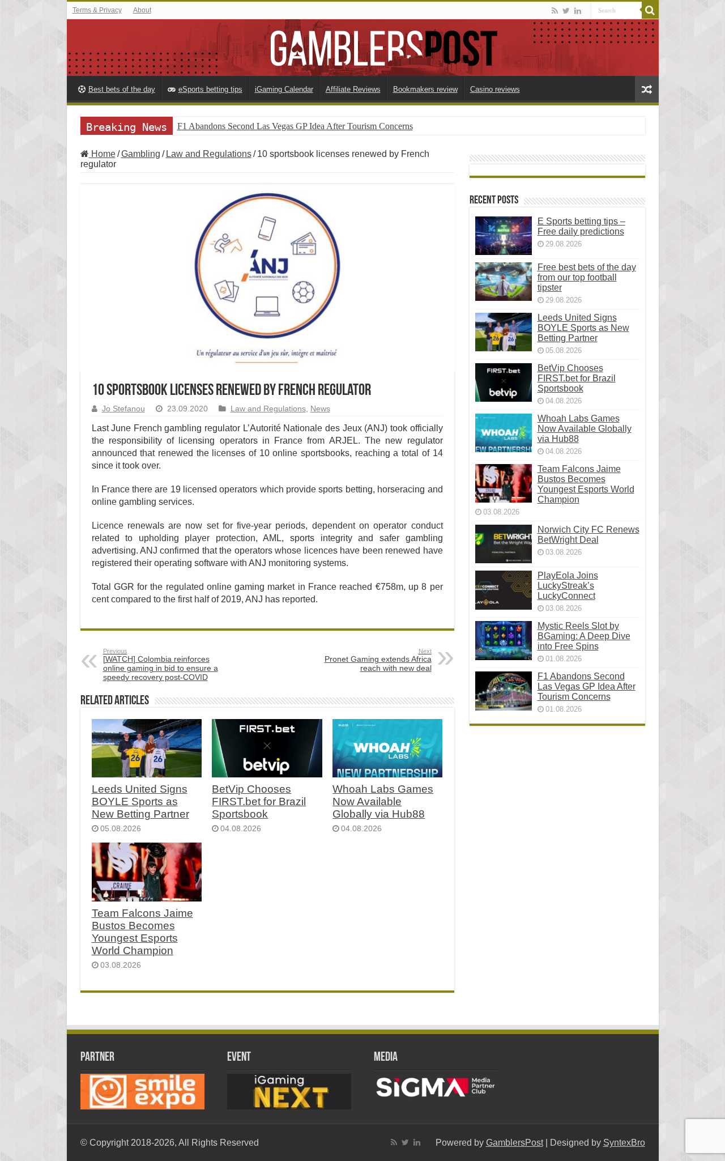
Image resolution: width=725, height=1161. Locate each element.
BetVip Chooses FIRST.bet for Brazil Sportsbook (259, 801)
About (142, 10)
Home (102, 154)
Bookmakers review (425, 89)
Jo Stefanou (123, 409)
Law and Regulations (208, 154)
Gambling (140, 154)
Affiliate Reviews (353, 89)
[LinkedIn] (577, 11)
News (320, 409)
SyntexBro (624, 1142)
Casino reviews (495, 89)
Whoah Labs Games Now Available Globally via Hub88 (382, 801)
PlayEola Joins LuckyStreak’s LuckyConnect (568, 586)
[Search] (650, 10)
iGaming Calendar (284, 89)
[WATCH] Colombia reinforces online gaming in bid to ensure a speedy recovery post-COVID (160, 665)
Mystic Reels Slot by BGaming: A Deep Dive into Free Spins (584, 636)
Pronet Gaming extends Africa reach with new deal (378, 660)
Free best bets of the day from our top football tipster (587, 277)
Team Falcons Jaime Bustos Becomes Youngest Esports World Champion (142, 931)
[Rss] (555, 11)
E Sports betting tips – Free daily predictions (581, 226)
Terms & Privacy (97, 10)
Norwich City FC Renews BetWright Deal (588, 535)
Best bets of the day (121, 89)
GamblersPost (514, 1142)
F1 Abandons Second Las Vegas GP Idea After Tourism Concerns (295, 126)
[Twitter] (566, 11)
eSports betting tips (210, 89)
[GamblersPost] (363, 47)
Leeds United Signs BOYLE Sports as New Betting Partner (140, 801)
